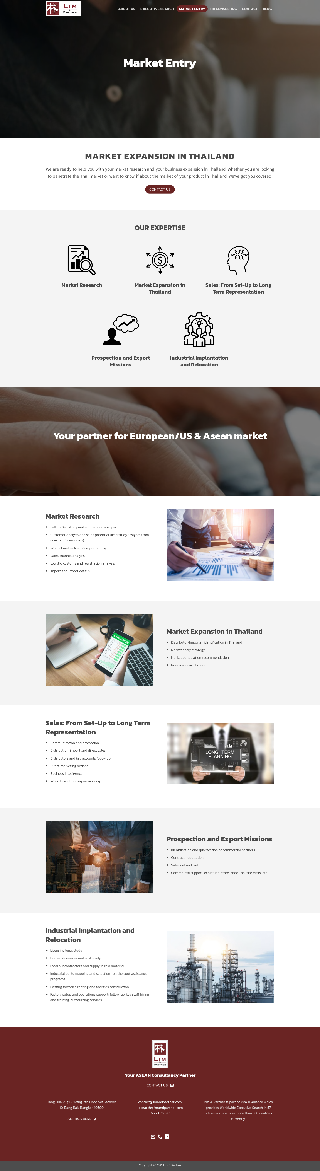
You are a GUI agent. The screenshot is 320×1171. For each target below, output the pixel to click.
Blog (267, 8)
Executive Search (157, 8)
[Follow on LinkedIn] (167, 1137)
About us (126, 8)
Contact (250, 8)
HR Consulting (223, 8)
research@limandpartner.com (160, 1107)
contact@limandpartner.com (160, 1101)
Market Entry (192, 8)
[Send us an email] (153, 1137)
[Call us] (160, 1137)
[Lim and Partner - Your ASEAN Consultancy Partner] (67, 8)
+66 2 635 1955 (160, 1113)
